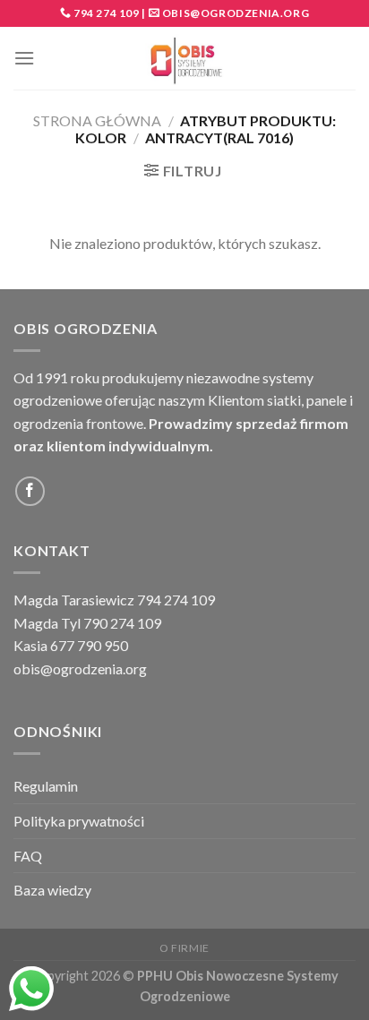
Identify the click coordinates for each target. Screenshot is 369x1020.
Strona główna (97, 120)
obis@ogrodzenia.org (235, 13)
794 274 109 (105, 13)
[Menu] (24, 58)
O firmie (184, 948)
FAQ (27, 855)
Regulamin (45, 785)
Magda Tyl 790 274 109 (87, 622)
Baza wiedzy (52, 889)
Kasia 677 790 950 (70, 645)
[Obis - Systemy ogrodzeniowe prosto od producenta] (185, 58)
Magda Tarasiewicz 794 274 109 (114, 599)
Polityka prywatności (78, 820)
